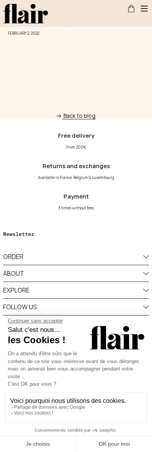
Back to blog (79, 115)
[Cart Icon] (131, 8)
